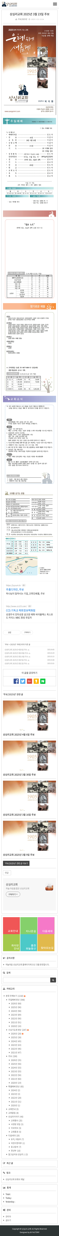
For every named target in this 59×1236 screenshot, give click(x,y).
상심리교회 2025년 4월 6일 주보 (16, 649)
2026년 (16, 1003)
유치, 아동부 (17, 1139)
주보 (6, 644)
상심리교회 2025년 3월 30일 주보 (16, 653)
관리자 (8, 1216)
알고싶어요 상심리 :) (18, 1154)
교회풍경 (16, 1131)
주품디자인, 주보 (15, 589)
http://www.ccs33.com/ (16, 606)
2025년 (13, 644)
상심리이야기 (15, 1116)
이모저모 (16, 1127)
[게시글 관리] (17, 632)
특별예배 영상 (16, 1086)
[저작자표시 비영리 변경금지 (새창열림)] (37, 632)
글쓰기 (8, 1220)
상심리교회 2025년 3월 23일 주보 (29, 14)
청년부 (15, 1150)
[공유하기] (14, 632)
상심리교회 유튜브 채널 (15, 1179)
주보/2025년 (22, 19)
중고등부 (16, 1146)
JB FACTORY (34, 1232)
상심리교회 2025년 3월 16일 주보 (16, 656)
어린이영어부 (18, 1143)
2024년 (16, 1010)
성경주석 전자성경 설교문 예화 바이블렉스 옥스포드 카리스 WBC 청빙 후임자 (29, 616)
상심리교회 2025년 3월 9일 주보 (16, 660)
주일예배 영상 (16, 999)
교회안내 (13, 1109)
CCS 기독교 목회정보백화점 (20, 610)
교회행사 (16, 1120)
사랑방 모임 (17, 1124)
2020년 (16, 1026)
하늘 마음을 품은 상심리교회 (17, 888)
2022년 (16, 1018)
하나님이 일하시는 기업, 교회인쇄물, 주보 (25, 593)
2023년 (16, 1014)
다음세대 (14, 1135)
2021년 (16, 1022)
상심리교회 (12, 884)
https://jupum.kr (13, 585)
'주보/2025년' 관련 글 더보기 (16, 863)
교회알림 (13, 1112)
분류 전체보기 (14, 995)
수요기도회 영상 (17, 1029)
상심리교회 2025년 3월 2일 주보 (16, 663)
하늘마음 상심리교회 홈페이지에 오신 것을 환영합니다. (27, 964)
